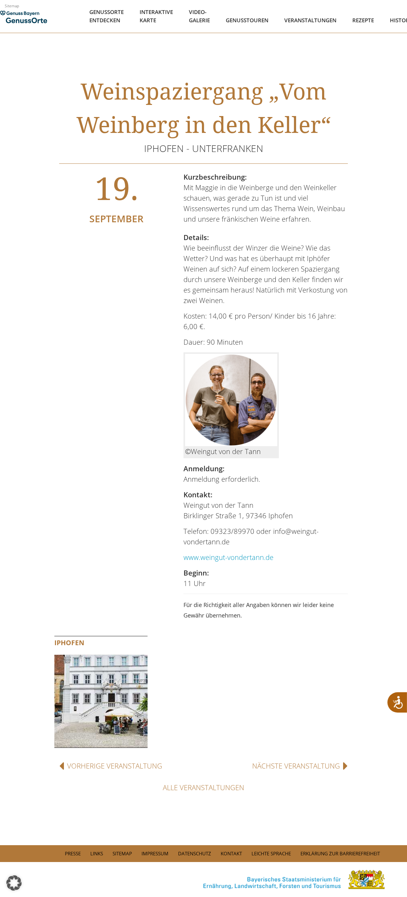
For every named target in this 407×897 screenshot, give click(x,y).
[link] (203, 879)
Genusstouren (247, 20)
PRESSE (73, 853)
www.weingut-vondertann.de (228, 557)
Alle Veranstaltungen (203, 787)
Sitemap (12, 6)
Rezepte (363, 20)
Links (96, 853)
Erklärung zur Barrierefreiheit (340, 853)
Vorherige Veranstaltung (114, 765)
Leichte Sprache (271, 853)
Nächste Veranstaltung (296, 765)
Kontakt (231, 853)
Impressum (155, 853)
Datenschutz (194, 853)
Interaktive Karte (156, 16)
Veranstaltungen (310, 20)
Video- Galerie (199, 16)
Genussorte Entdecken (106, 16)
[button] (14, 883)
